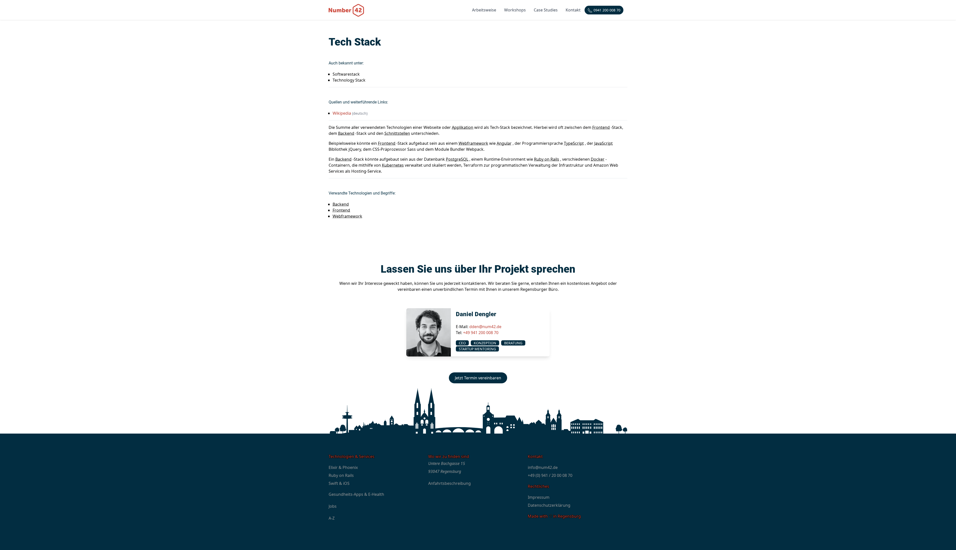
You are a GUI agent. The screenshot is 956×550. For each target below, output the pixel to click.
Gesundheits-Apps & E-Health (356, 494)
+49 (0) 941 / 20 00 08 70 (550, 475)
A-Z (332, 518)
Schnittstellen (397, 133)
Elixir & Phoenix (343, 467)
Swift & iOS (339, 483)
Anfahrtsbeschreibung (449, 483)
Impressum (538, 497)
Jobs (333, 506)
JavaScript (603, 143)
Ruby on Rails (546, 159)
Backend (346, 133)
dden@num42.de (485, 326)
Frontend (601, 127)
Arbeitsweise (484, 10)
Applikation (462, 127)
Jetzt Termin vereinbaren (478, 378)
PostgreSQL (457, 159)
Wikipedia (342, 113)
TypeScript (574, 143)
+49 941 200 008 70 (480, 332)
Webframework (473, 143)
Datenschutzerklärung (549, 505)
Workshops (515, 10)
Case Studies (546, 10)
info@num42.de (543, 467)
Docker (597, 159)
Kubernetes (393, 165)
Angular (504, 143)
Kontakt (573, 10)
